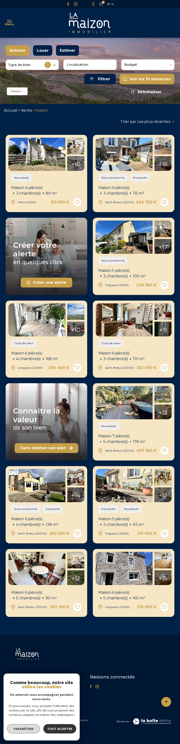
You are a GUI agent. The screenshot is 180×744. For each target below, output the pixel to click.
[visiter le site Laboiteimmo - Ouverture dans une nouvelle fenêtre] (151, 721)
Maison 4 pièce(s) (34, 190)
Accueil (11, 110)
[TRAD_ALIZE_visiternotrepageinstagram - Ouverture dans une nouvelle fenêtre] (75, 4)
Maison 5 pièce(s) (122, 273)
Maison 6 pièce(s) (121, 190)
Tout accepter (59, 729)
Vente (26, 110)
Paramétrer (24, 729)
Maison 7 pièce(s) (121, 439)
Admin (84, 720)
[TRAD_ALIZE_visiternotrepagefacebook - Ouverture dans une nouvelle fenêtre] (68, 4)
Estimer (67, 50)
